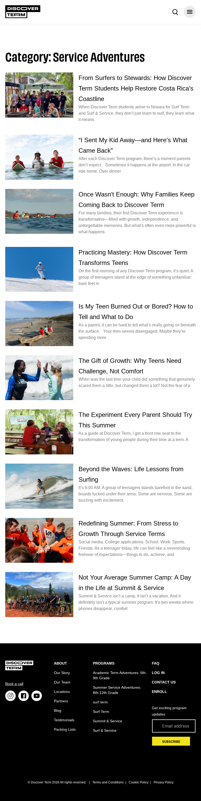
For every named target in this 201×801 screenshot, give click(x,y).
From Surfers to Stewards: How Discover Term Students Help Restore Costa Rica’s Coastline (136, 88)
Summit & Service (107, 721)
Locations (62, 691)
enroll (159, 691)
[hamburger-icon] (190, 12)
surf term (100, 702)
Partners (61, 701)
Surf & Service (104, 730)
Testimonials (64, 720)
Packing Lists (65, 729)
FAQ (155, 663)
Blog (57, 710)
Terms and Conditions (108, 782)
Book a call (14, 684)
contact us (164, 682)
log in (158, 673)
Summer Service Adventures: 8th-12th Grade (117, 690)
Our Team (62, 682)
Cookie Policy (138, 782)
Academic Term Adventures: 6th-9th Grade (120, 675)
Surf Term (101, 711)
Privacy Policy (164, 782)
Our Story (62, 673)
